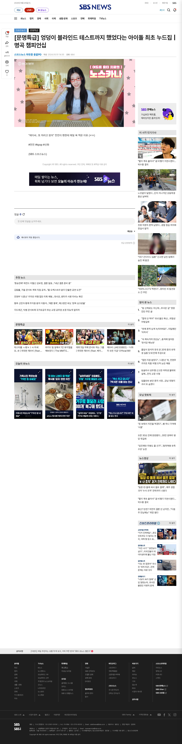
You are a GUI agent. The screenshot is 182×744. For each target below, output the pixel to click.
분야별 (16, 663)
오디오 (63, 678)
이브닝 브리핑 (66, 671)
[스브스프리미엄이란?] (159, 523)
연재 (86, 663)
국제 (54, 18)
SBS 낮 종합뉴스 (67, 693)
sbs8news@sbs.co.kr (97, 724)
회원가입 (165, 3)
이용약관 (57, 715)
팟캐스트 (159, 671)
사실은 (87, 668)
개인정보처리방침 (70, 715)
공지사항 (135, 699)
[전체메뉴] (16, 18)
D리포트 (88, 681)
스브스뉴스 (21, 30)
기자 (133, 681)
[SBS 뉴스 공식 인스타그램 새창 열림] (175, 714)
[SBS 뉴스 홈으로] (95, 7)
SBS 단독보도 (90, 671)
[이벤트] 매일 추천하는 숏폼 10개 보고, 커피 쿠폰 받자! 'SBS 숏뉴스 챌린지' (61, 650)
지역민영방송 (145, 715)
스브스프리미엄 (161, 663)
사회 (46, 18)
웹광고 (47, 715)
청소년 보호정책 (133, 731)
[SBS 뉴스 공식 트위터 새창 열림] (169, 714)
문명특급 (34, 30)
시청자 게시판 (137, 692)
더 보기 (130, 324)
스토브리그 (112, 678)
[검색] (169, 10)
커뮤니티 (159, 674)
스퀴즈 (158, 678)
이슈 (15, 698)
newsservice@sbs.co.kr (93, 728)
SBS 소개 (19, 715)
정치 (32, 18)
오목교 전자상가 (114, 693)
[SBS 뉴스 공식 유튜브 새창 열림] (159, 714)
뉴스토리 (41, 692)
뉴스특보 (41, 695)
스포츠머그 (112, 668)
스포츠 (74, 18)
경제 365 (88, 678)
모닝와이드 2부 (43, 678)
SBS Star (160, 689)
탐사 (86, 697)
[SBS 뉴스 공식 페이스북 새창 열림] (164, 714)
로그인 (155, 3)
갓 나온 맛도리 (114, 690)
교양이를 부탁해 (143, 530)
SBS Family (128, 715)
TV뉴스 (102, 18)
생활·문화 (63, 18)
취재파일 (92, 18)
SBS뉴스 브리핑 (67, 690)
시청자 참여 (35, 715)
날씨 (133, 668)
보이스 (63, 686)
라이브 (134, 674)
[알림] (175, 10)
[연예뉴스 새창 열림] (157, 113)
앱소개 (134, 685)
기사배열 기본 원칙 (118, 731)
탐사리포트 (89, 688)
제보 (133, 671)
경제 (39, 18)
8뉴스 (23, 18)
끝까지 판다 (89, 693)
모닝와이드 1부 (43, 674)
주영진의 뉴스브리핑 (45, 681)
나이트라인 (42, 688)
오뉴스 (40, 685)
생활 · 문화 (18, 685)
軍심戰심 (64, 668)
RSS (134, 688)
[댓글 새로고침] (23, 214)
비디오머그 (112, 663)
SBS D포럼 (160, 692)
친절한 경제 (89, 674)
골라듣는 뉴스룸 (67, 683)
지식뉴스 (159, 668)
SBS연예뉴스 (161, 685)
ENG (146, 3)
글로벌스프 (141, 546)
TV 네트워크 (18, 695)
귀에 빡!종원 (113, 671)
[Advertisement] (74, 259)
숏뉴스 (134, 678)
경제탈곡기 (141, 577)
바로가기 (135, 663)
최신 (15, 668)
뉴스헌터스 (42, 671)
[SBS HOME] (174, 3)
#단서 (162, 10)
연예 (82, 18)
